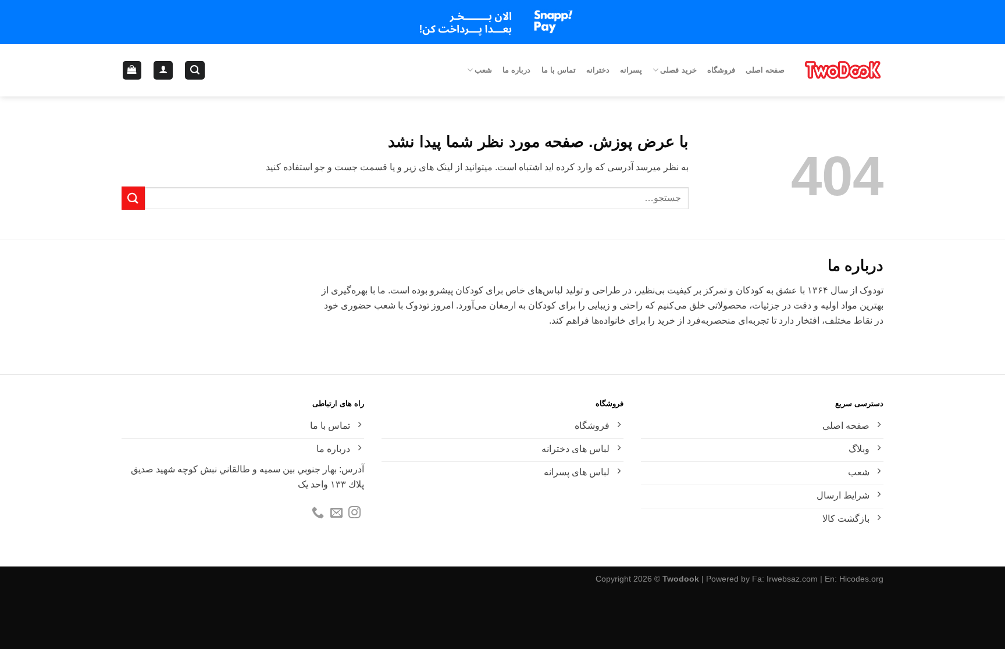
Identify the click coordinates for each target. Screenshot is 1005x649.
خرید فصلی (678, 70)
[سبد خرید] (132, 70)
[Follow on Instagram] (354, 513)
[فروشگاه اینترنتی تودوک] (842, 70)
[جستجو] (195, 70)
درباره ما (516, 70)
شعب (483, 70)
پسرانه (631, 70)
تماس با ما (558, 70)
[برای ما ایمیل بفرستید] (336, 513)
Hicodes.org (861, 578)
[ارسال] (133, 198)
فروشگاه (721, 70)
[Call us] (318, 513)
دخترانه (598, 70)
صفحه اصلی (765, 70)
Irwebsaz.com (792, 578)
